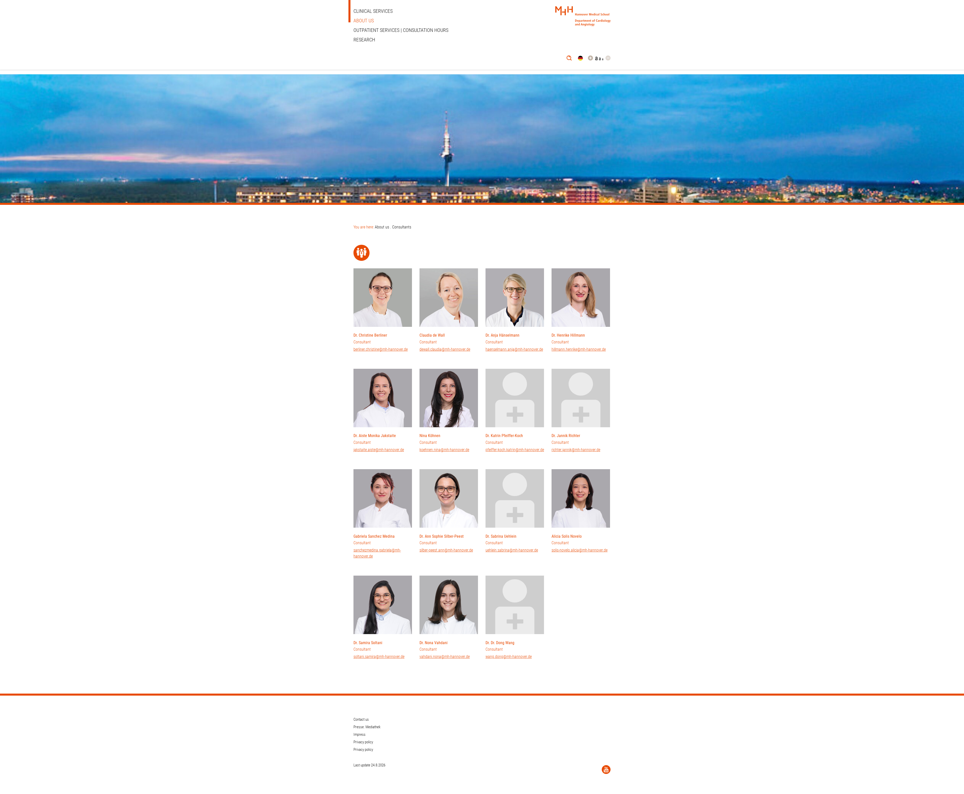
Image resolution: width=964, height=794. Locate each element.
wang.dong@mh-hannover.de (509, 656)
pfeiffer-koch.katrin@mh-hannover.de (515, 449)
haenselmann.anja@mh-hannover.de (514, 349)
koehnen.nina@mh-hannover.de (444, 449)
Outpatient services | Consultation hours (400, 30)
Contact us (361, 719)
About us (363, 21)
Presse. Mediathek (367, 727)
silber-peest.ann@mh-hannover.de (446, 550)
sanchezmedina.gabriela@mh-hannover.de (377, 553)
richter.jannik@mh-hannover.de (576, 449)
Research (364, 40)
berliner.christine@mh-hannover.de (380, 349)
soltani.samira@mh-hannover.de (378, 656)
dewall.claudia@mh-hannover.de (444, 349)
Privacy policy (363, 742)
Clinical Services (373, 11)
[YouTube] (606, 769)
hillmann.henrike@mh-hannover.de (579, 349)
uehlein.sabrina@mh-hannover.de (512, 550)
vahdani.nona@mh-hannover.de (444, 656)
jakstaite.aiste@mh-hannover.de (378, 449)
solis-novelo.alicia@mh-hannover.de (580, 550)
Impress (359, 734)
